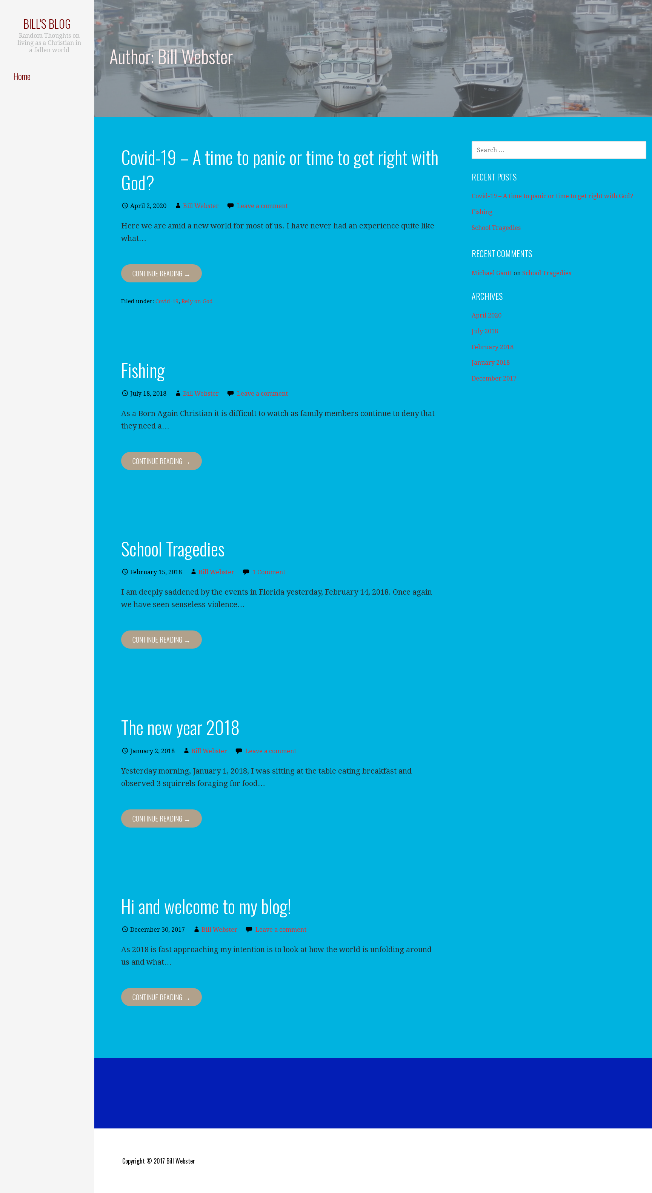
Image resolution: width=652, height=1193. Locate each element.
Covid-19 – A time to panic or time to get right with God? (279, 169)
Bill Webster (201, 206)
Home (22, 76)
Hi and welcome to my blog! (206, 905)
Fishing (143, 369)
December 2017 (494, 378)
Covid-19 (166, 301)
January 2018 (491, 362)
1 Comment (268, 572)
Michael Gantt (492, 273)
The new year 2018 (180, 727)
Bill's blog (47, 23)
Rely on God (197, 301)
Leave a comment (262, 206)
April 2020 (486, 315)
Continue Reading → (161, 273)
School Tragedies (173, 548)
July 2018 (485, 331)
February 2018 (493, 347)
